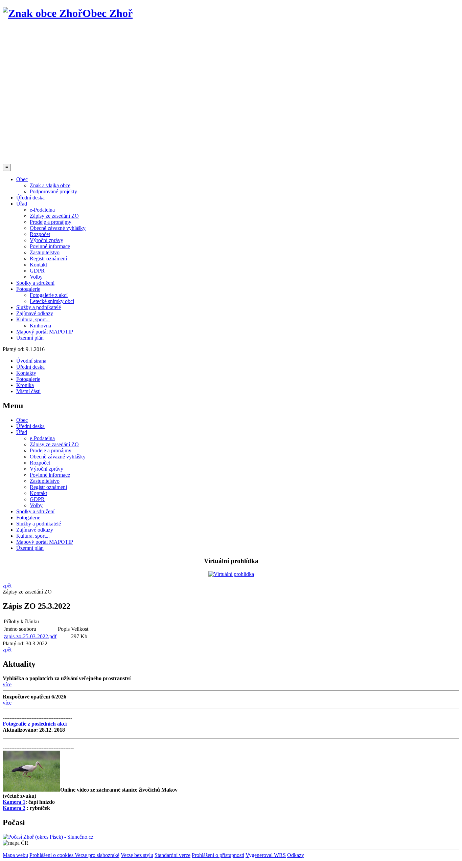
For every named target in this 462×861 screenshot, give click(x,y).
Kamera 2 (14, 808)
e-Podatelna (42, 210)
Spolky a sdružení (35, 283)
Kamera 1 (14, 802)
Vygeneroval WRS (266, 855)
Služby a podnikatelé (38, 307)
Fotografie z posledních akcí (35, 724)
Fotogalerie (28, 289)
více (7, 684)
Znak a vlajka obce (50, 185)
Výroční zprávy (46, 240)
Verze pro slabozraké (97, 855)
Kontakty (26, 373)
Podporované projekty (53, 191)
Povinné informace (50, 246)
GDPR (37, 271)
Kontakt (38, 264)
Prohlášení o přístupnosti (218, 855)
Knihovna (40, 325)
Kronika (25, 385)
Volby (36, 277)
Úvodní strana (31, 361)
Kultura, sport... (33, 319)
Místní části (28, 391)
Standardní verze (172, 855)
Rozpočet (40, 234)
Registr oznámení (48, 258)
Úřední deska (30, 197)
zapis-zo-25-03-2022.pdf (30, 636)
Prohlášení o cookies (52, 855)
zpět (7, 585)
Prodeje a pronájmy (50, 222)
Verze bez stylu (137, 855)
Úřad (21, 204)
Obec (22, 179)
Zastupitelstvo (45, 252)
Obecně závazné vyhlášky (58, 228)
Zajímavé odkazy (34, 313)
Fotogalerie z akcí (49, 295)
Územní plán (30, 338)
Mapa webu (15, 855)
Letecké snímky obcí (52, 301)
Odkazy (295, 855)
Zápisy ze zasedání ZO (54, 216)
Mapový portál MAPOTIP (44, 332)
